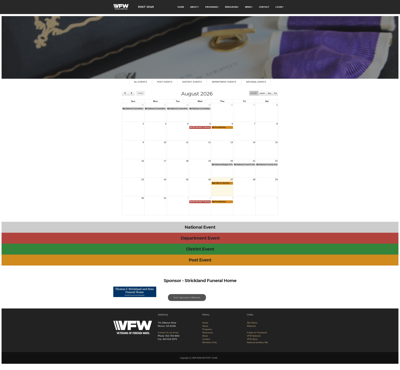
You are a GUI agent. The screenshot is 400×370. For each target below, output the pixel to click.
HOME (181, 7)
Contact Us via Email (168, 332)
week (262, 93)
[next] (131, 93)
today (140, 93)
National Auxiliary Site (257, 342)
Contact (206, 339)
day (269, 93)
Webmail (251, 326)
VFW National (253, 336)
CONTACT (264, 7)
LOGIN (278, 7)
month (254, 93)
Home (205, 322)
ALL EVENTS (140, 82)
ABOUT (194, 7)
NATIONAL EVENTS (256, 82)
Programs (207, 329)
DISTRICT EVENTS (192, 82)
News (205, 336)
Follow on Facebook (257, 332)
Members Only (209, 342)
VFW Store (252, 339)
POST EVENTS (164, 82)
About (205, 326)
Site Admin (252, 322)
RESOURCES (231, 7)
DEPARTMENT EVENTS (224, 82)
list (275, 93)
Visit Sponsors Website (187, 297)
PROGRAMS (211, 7)
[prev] (125, 93)
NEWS (248, 7)
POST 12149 (146, 6)
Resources (207, 332)
